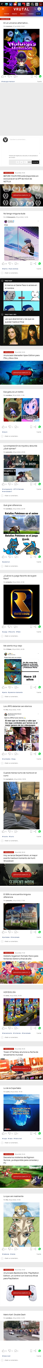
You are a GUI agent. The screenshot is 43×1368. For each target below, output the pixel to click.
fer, (7, 710)
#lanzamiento (7, 1033)
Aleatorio (23, 14)
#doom (4, 432)
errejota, (9, 582)
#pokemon (6, 562)
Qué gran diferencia (13, 505)
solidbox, (9, 395)
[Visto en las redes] (10, 4)
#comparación (7, 489)
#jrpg (13, 759)
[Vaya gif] (36, 4)
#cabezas (5, 1254)
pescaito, (9, 452)
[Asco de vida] (2, 4)
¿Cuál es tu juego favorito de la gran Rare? (20, 577)
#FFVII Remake (18, 489)
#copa (4, 1138)
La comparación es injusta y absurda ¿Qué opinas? (20, 447)
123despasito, (11, 217)
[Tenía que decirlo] (40, 4)
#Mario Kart (18, 1138)
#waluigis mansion (8, 81)
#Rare (18, 632)
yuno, (8, 1092)
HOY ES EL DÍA (10, 992)
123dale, (9, 649)
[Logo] (21, 9)
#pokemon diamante (15, 692)
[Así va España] (23, 4)
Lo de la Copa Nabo (12, 1088)
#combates (6, 759)
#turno (11, 836)
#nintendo (17, 1033)
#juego (4, 632)
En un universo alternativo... (16, 23)
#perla (4, 692)
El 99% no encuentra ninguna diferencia (17, 895)
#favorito (11, 632)
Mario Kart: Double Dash (15, 1314)
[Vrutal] (15, 4)
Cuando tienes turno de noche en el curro (20, 774)
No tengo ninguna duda (14, 213)
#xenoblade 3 (7, 491)
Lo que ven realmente (14, 1196)
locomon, (9, 26)
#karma (5, 269)
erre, (7, 996)
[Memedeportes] (19, 4)
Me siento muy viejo (13, 645)
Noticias (6, 14)
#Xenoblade (14, 937)
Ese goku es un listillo (13, 391)
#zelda (12, 1254)
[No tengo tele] (32, 4)
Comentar (35, 162)
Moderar (31, 14)
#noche (5, 836)
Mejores (14, 14)
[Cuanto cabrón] (28, 4)
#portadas (6, 937)
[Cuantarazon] (6, 4)
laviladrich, (10, 779)
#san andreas (13, 269)
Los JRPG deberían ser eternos (18, 706)
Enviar (38, 14)
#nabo (10, 1138)
